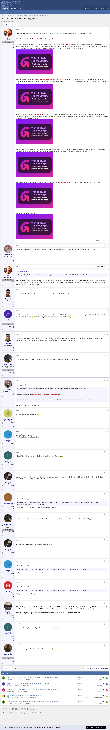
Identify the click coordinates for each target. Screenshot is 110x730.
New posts (4, 12)
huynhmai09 (10, 691)
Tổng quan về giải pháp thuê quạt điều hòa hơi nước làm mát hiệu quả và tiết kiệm (33, 701)
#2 (107, 245)
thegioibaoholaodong (12, 697)
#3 (107, 266)
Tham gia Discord (16, 8)
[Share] (105, 29)
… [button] (8, 25)
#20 (107, 645)
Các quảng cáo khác (28, 679)
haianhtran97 (10, 685)
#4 (107, 290)
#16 (107, 561)
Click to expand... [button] (62, 400)
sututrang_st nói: (22, 271)
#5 (107, 311)
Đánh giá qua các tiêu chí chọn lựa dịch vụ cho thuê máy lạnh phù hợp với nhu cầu (33, 677)
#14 (107, 515)
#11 (107, 452)
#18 (107, 603)
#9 (107, 410)
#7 (107, 355)
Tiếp (14, 25)
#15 (107, 540)
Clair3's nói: (20, 385)
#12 (107, 473)
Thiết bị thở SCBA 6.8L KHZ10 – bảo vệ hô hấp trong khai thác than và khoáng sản (33, 689)
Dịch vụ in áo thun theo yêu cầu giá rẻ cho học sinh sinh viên (30, 683)
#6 (107, 334)
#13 (107, 494)
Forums (5, 8)
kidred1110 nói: (22, 566)
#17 (107, 582)
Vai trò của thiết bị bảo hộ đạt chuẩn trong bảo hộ (25, 695)
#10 (107, 431)
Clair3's (4, 21)
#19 (107, 624)
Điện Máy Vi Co (11, 679)
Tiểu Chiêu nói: (21, 499)
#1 (107, 29)
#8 (107, 380)
